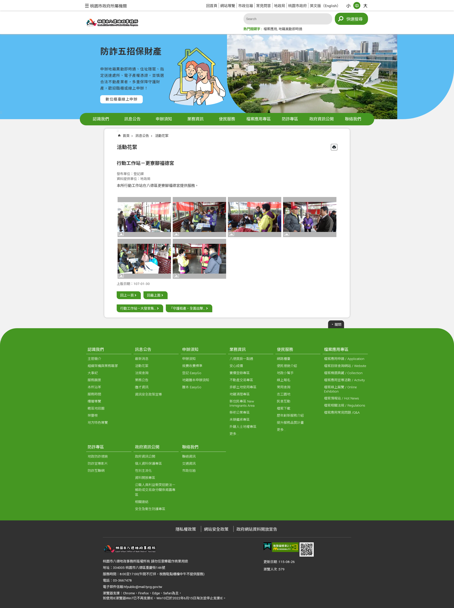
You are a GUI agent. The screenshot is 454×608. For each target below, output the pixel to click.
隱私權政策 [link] (186, 529)
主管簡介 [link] (94, 359)
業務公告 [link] (141, 380)
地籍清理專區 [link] (239, 394)
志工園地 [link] (283, 394)
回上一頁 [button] (127, 295)
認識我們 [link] (101, 119)
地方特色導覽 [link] (98, 423)
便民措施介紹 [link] (287, 366)
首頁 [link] (126, 136)
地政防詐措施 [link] (98, 456)
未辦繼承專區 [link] (239, 420)
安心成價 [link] (236, 366)
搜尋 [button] (359, 19)
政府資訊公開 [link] (321, 119)
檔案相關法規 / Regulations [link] (344, 405)
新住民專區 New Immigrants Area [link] (241, 403)
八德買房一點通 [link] (241, 359)
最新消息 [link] (141, 359)
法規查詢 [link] (141, 373)
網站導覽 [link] (227, 6)
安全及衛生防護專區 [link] (150, 509)
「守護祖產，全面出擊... (187, 308)
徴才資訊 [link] (141, 387)
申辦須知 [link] (164, 119)
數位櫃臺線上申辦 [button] (121, 99)
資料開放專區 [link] (145, 478)
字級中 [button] (356, 5)
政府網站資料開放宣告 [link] (256, 529)
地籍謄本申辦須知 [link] (195, 380)
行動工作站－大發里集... (138, 308)
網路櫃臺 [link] (283, 359)
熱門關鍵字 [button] (251, 29)
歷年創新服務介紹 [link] (290, 415)
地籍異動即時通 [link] (290, 29)
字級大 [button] (365, 5)
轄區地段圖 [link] (96, 408)
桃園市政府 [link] (297, 6)
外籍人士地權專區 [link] (242, 427)
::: (1, 112)
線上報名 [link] (283, 380)
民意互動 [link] (283, 401)
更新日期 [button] (270, 562)
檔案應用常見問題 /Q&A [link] (342, 412)
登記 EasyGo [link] (191, 373)
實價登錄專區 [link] (239, 373)
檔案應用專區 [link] (258, 119)
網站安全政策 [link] (216, 529)
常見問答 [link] (263, 6)
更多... (234, 434)
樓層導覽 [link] (94, 401)
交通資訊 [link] (189, 464)
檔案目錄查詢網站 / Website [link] (345, 366)
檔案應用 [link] (270, 29)
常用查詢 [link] (283, 387)
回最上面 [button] (153, 295)
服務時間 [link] (94, 394)
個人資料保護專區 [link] (148, 464)
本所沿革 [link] (94, 387)
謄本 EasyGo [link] (191, 387)
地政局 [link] (279, 6)
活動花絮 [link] (161, 136)
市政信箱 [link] (245, 6)
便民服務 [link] (227, 119)
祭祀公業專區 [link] (239, 412)
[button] (106, 6)
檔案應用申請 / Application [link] (344, 359)
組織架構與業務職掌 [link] (103, 366)
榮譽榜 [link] (93, 415)
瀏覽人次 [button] (270, 569)
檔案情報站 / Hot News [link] (341, 398)
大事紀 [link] (93, 373)
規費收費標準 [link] (192, 366)
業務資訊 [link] (195, 119)
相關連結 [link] (141, 502)
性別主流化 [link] (143, 471)
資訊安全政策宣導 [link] (148, 394)
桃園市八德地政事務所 (111, 23)
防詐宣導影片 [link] (98, 464)
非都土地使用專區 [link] (242, 387)
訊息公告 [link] (132, 119)
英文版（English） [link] (325, 6)
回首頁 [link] (211, 6)
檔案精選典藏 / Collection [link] (343, 373)
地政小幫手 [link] (285, 373)
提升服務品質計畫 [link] (290, 423)
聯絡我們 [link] (353, 119)
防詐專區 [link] (290, 119)
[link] (267, 546)
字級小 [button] (348, 5)
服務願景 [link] (94, 380)
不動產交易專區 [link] (241, 380)
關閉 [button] (338, 325)
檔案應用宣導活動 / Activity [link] (344, 380)
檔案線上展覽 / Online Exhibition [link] (340, 389)
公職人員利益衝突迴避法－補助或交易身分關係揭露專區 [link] (155, 490)
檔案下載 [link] (283, 408)
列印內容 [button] (334, 147)
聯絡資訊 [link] (189, 456)
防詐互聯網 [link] (96, 471)
